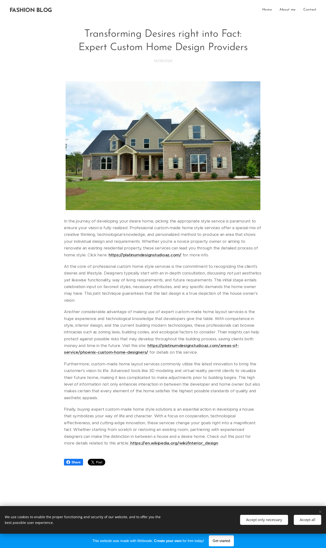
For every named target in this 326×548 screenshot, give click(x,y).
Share (76, 462)
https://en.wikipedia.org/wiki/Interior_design (173, 443)
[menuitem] (268, 10)
